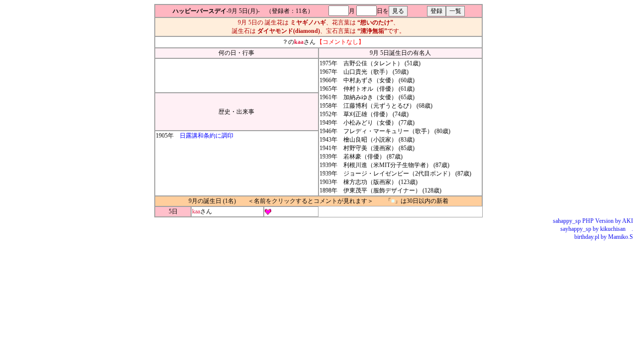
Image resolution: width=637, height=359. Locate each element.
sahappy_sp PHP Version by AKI (593, 220)
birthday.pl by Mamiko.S (603, 236)
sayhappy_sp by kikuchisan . (596, 228)
